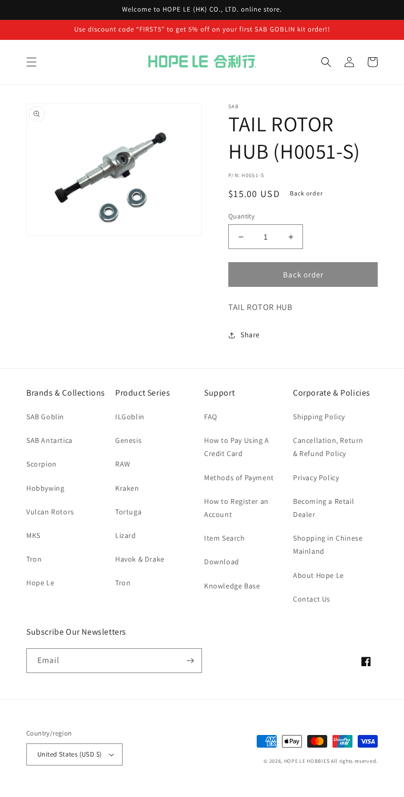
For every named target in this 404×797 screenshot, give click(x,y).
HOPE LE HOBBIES (307, 761)
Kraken (127, 488)
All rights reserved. (354, 761)
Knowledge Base (232, 586)
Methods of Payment (239, 477)
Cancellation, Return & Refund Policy (328, 447)
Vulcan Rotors (50, 511)
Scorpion (41, 464)
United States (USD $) (69, 754)
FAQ (210, 416)
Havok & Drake (140, 559)
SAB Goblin (45, 416)
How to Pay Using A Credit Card (236, 447)
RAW (122, 464)
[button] (31, 62)
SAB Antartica (49, 440)
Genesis (128, 440)
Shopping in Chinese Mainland (327, 544)
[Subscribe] (189, 660)
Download (221, 561)
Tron (34, 559)
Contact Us (311, 599)
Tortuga (128, 511)
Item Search (224, 538)
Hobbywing (45, 488)
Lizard (125, 535)
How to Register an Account (236, 507)
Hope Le (40, 582)
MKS (33, 535)
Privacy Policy (316, 477)
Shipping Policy (319, 416)
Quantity (241, 216)
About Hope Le (318, 575)
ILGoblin (130, 416)
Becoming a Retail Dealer (323, 507)
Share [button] (250, 334)
